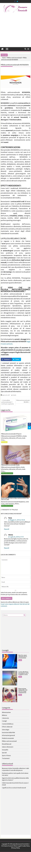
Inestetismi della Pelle (8, 732)
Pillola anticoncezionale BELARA (23, 401)
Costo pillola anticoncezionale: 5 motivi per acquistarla (7, 402)
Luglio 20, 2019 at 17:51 (17, 537)
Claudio (14, 395)
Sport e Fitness (6, 755)
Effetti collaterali (7, 727)
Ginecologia (4, 442)
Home (4, 58)
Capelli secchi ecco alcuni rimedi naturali (14, 788)
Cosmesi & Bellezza (7, 724)
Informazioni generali (8, 735)
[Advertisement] (15, 30)
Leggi (20, 660)
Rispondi (6, 529)
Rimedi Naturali (6, 744)
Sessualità (5, 750)
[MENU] (7, 49)
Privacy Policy (16, 848)
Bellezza (4, 715)
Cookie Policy (26, 846)
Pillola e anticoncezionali (14, 58)
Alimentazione (6, 712)
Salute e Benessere (7, 747)
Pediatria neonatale (8, 738)
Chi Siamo (5, 846)
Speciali (4, 752)
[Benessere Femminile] (2, 49)
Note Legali (17, 846)
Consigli (4, 721)
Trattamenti (6, 758)
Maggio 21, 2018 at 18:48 (17, 520)
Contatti (11, 846)
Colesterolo (5, 718)
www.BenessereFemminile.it (20, 844)
